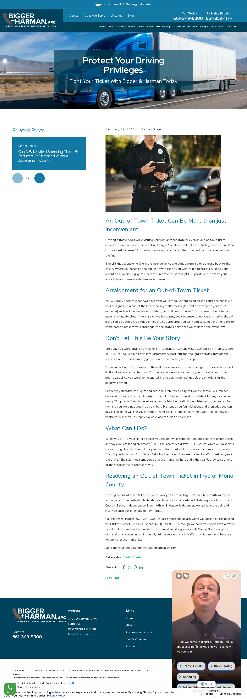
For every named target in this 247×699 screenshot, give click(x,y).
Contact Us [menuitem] (231, 26)
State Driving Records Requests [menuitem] (208, 26)
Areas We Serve (94, 16)
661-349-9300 (188, 18)
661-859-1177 (219, 18)
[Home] (29, 20)
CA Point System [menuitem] (182, 26)
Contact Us (133, 646)
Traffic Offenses (136, 639)
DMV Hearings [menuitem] (163, 26)
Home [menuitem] (102, 26)
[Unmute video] (179, 576)
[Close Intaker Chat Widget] (234, 576)
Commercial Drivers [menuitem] (125, 26)
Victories (116, 16)
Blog (130, 16)
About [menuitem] (110, 26)
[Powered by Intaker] (214, 691)
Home (130, 618)
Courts (74, 16)
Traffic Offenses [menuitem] (145, 26)
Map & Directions (79, 634)
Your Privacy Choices (57, 683)
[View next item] (39, 178)
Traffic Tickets (132, 557)
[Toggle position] (226, 576)
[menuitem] (17, 687)
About (130, 625)
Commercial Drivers (139, 632)
